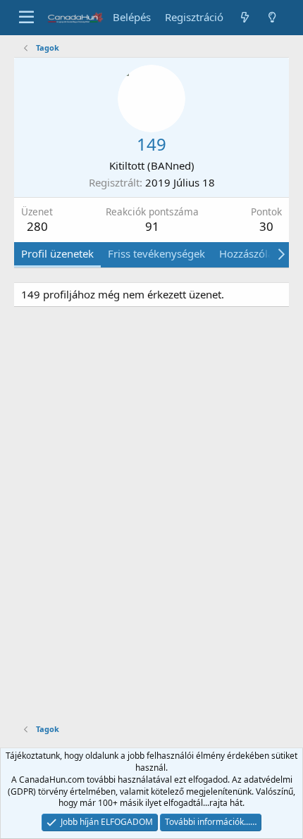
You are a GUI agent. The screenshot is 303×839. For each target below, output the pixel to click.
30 (266, 226)
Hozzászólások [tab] (254, 253)
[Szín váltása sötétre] (272, 17)
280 (37, 226)
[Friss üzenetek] (244, 17)
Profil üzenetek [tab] (57, 253)
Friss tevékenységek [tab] (156, 253)
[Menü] (26, 17)
